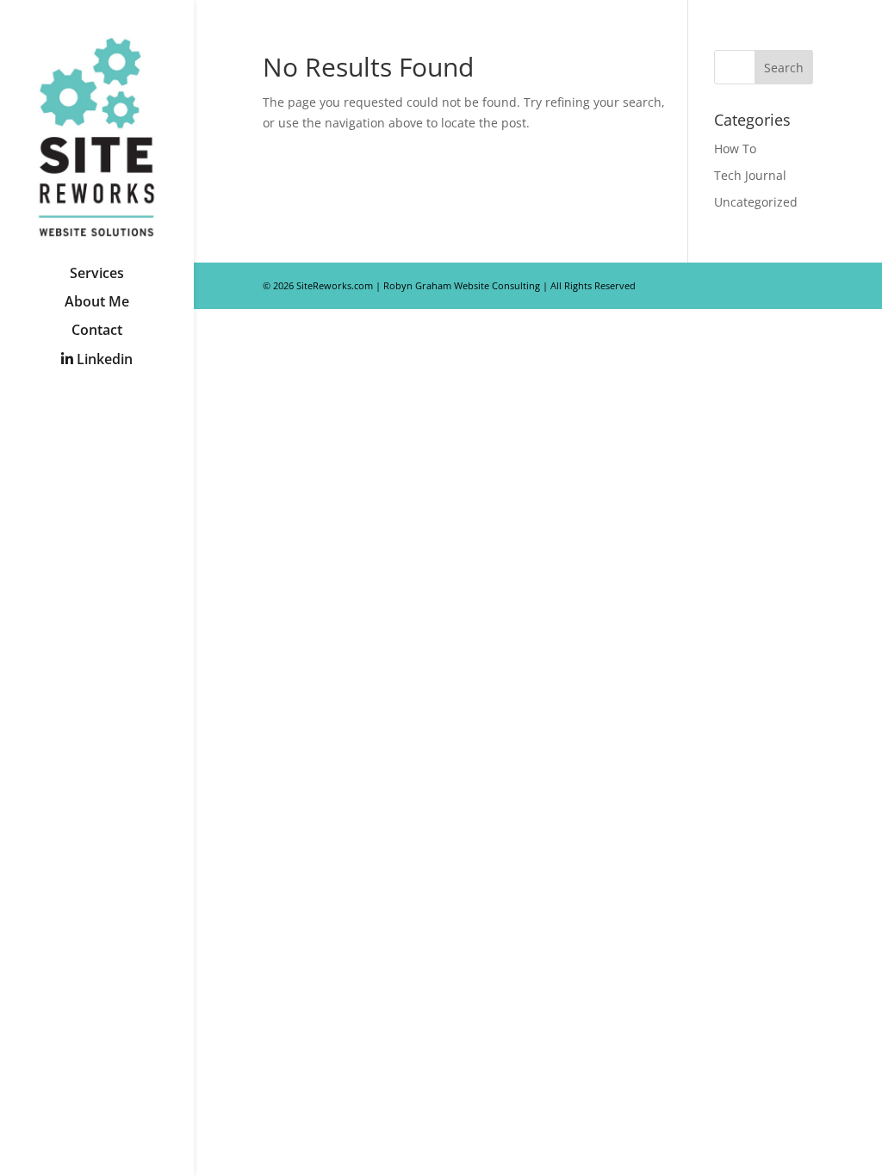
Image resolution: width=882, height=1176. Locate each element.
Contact (96, 331)
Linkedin (103, 360)
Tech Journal (750, 175)
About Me (97, 303)
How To (735, 148)
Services (97, 274)
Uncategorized (756, 202)
